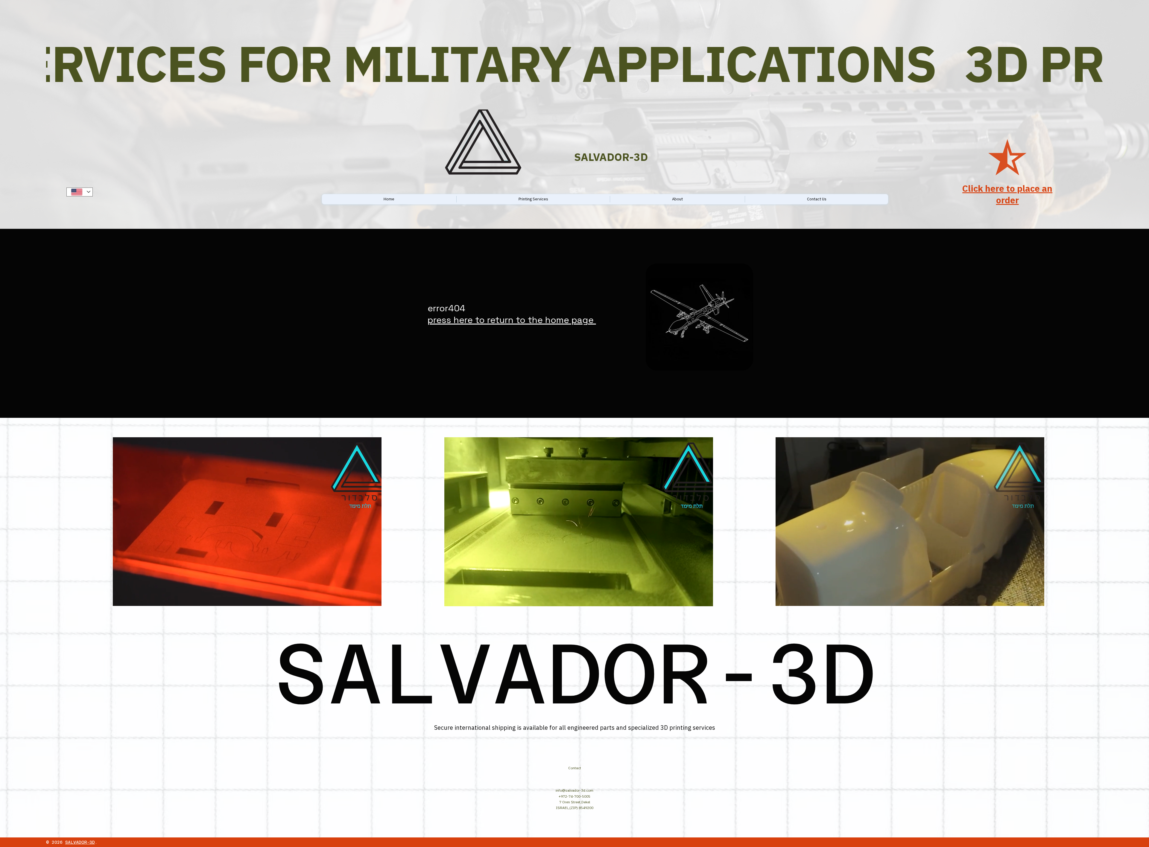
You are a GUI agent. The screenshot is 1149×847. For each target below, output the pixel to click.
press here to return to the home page (512, 320)
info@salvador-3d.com (574, 790)
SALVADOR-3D (80, 842)
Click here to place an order (1007, 194)
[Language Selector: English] (79, 192)
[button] (371, 598)
